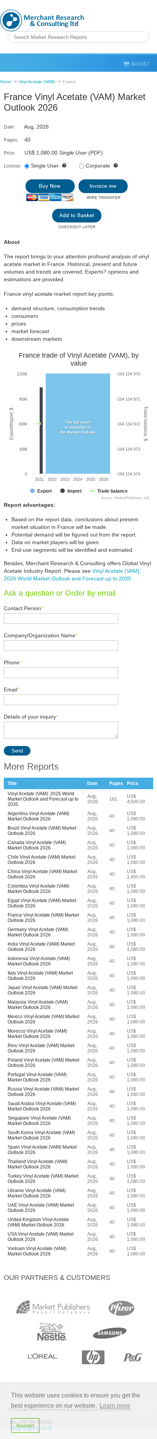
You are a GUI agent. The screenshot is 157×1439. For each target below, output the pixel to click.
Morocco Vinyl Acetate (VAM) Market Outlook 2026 (37, 1033)
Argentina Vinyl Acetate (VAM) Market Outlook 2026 (38, 816)
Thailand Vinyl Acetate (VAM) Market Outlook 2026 (37, 1164)
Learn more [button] (114, 1405)
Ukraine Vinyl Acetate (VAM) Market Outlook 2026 (37, 1193)
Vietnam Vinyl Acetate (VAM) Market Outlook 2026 (37, 1251)
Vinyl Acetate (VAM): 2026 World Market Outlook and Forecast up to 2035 (43, 799)
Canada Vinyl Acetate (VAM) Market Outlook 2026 (37, 845)
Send (17, 751)
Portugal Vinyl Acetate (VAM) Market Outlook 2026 (37, 1077)
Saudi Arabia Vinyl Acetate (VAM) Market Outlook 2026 (42, 1106)
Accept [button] (25, 1425)
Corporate (98, 166)
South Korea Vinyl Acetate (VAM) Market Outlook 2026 (41, 1135)
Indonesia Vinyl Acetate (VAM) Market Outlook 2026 (39, 961)
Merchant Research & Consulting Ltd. (42, 20)
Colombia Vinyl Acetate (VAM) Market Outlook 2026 (38, 888)
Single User (45, 166)
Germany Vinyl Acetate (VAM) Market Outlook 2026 (38, 932)
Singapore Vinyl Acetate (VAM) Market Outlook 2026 (39, 1120)
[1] (50, 190)
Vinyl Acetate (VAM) (37, 81)
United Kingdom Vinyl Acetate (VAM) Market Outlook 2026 (38, 1222)
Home (5, 81)
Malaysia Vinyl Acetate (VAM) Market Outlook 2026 (38, 1004)
